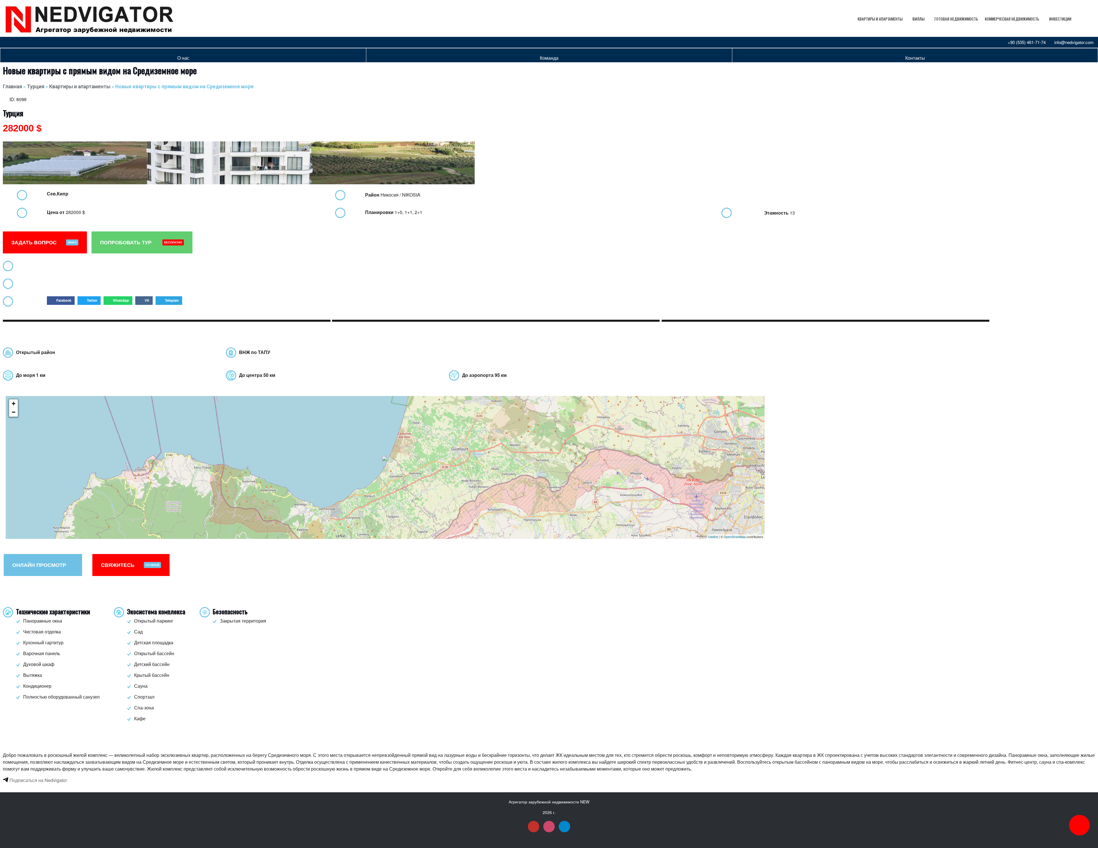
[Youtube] (9, 42)
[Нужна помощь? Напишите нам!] (1079, 825)
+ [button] (13, 403)
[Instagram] (18, 42)
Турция (35, 86)
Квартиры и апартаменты (880, 19)
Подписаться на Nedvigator (37, 780)
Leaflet (713, 536)
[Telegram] (27, 42)
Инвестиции (1060, 19)
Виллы (918, 19)
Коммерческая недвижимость (1012, 19)
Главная (12, 86)
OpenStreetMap (735, 536)
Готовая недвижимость (956, 19)
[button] (61, 300)
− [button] (13, 412)
